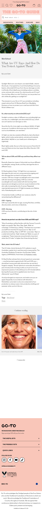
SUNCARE (29, 22)
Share (3, 301)
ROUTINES (19, 22)
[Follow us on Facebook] (10, 460)
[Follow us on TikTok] (22, 460)
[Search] (7, 5)
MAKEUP (39, 22)
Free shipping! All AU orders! (21, 2)
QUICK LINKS (8, 450)
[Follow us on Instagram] (4, 460)
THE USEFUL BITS (9, 438)
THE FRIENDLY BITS (10, 444)
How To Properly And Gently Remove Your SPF (12, 351)
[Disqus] (21, 389)
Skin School (6, 59)
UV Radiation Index (30, 254)
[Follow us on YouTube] (16, 460)
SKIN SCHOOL (8, 22)
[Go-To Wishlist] (11, 5)
